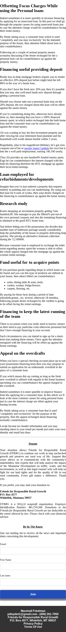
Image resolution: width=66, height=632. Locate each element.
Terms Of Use (33, 626)
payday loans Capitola (36, 148)
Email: (3, 544)
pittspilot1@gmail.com (22, 614)
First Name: (6, 560)
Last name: (5, 575)
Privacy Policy (33, 623)
